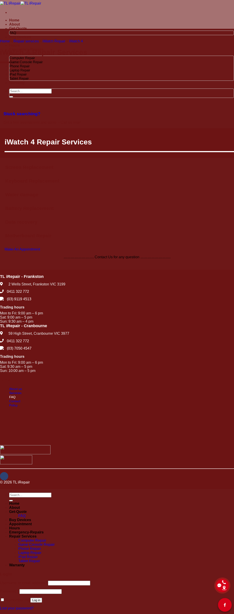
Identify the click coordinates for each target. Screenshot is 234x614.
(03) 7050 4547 (19, 348)
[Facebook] (4, 476)
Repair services (26, 41)
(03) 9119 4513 (19, 299)
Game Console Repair (26, 62)
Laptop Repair (19, 70)
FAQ (12, 33)
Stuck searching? (21, 113)
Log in (36, 600)
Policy (13, 405)
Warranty (17, 565)
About (14, 24)
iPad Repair (18, 74)
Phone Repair (19, 66)
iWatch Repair (54, 41)
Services (15, 393)
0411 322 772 (18, 291)
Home (14, 20)
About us (15, 389)
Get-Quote (18, 28)
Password (9, 591)
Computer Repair (22, 58)
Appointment (20, 524)
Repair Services (23, 536)
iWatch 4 (76, 41)
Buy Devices (20, 37)
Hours (14, 45)
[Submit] (11, 500)
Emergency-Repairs (26, 532)
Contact (14, 401)
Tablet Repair (29, 561)
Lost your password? (17, 608)
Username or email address (23, 583)
